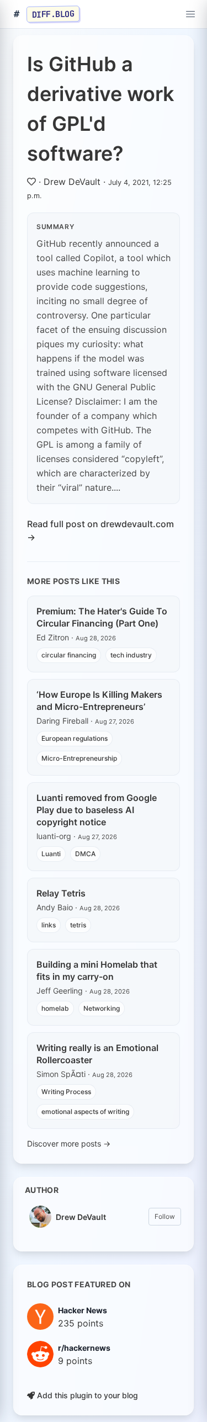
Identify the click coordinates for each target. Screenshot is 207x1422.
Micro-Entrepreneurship (79, 758)
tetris (78, 925)
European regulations (74, 738)
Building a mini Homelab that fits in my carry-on (96, 970)
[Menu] (190, 14)
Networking (101, 1008)
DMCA (85, 854)
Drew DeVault (72, 181)
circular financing (68, 655)
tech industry (131, 655)
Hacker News (82, 1310)
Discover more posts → (68, 1143)
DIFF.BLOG (53, 14)
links (48, 925)
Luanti (51, 854)
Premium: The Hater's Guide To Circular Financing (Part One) (101, 617)
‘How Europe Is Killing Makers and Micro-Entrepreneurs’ (99, 700)
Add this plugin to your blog (86, 1395)
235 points (80, 1323)
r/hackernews (84, 1347)
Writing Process (66, 1091)
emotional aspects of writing (85, 1111)
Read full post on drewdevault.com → (100, 530)
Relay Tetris (61, 893)
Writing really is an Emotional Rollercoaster (97, 1053)
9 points (75, 1360)
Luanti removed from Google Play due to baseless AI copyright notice (96, 809)
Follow (165, 1216)
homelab (55, 1008)
